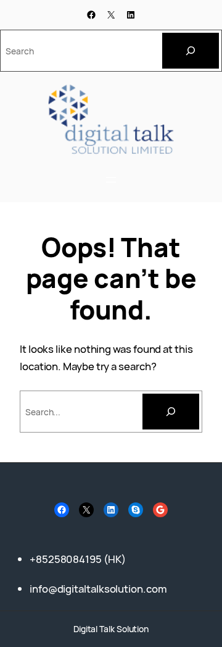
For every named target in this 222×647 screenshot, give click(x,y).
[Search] (190, 51)
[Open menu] (111, 179)
